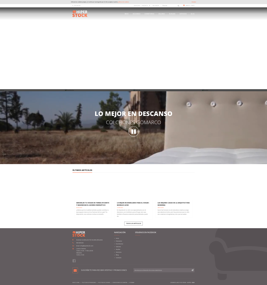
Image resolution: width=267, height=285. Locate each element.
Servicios (183, 14)
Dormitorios (149, 14)
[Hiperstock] (79, 13)
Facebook (74, 261)
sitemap (131, 282)
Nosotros (137, 5)
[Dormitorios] (99, 90)
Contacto (145, 5)
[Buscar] (178, 6)
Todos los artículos (133, 223)
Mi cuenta (156, 5)
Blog (193, 14)
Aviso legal (76, 282)
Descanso (136, 14)
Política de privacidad (89, 282)
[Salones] (168, 90)
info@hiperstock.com (86, 246)
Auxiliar (172, 14)
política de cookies (123, 2)
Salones (161, 14)
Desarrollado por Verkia (178, 282)
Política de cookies (104, 282)
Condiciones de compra (119, 282)
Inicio (127, 14)
